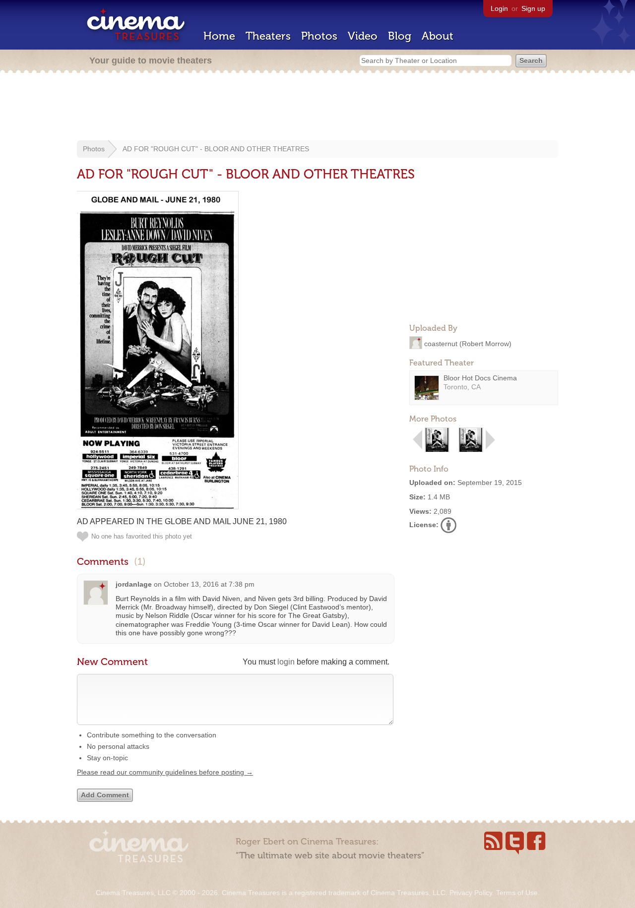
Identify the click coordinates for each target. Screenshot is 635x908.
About (437, 36)
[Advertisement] (317, 107)
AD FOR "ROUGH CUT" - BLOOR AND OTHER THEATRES (216, 149)
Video (363, 36)
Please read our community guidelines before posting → (165, 772)
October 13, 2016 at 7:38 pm (209, 584)
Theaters (268, 36)
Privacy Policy (470, 893)
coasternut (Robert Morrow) (467, 343)
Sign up (533, 8)
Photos (319, 36)
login (286, 662)
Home (219, 36)
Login (499, 8)
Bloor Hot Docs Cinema (480, 378)
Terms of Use (517, 893)
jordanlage (134, 584)
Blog (399, 36)
